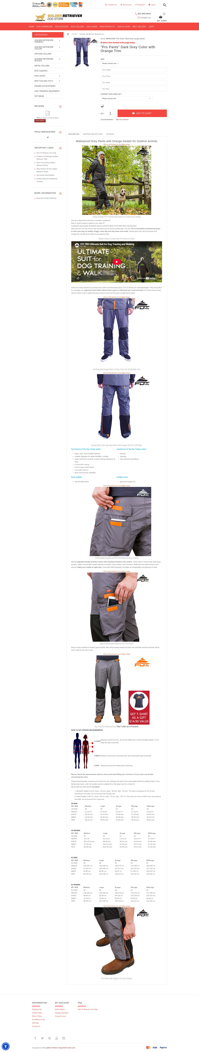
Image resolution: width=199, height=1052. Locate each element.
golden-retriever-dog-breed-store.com (60, 1048)
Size (102, 59)
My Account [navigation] (127, 5)
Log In (153, 5)
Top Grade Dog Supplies (45, 175)
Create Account (60, 1016)
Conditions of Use (38, 1019)
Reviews (110, 134)
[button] (164, 5)
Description (73, 134)
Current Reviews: (107, 119)
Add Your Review (122, 119)
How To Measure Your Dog (46, 153)
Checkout (141, 5)
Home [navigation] (67, 34)
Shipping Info (37, 1009)
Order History (60, 1009)
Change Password (61, 1013)
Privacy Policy (37, 1013)
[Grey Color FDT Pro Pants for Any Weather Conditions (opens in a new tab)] (116, 333)
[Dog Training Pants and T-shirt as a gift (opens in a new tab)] (116, 690)
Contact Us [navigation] (112, 5)
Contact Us (145, 17)
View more (40, 120)
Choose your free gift (111, 94)
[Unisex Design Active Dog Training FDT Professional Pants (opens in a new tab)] (116, 180)
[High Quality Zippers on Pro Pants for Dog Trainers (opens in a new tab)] (116, 942)
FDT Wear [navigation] (74, 34)
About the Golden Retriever (46, 198)
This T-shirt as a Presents (127, 726)
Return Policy (37, 1016)
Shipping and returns (93, 134)
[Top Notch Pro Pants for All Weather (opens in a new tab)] (116, 409)
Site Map (35, 1023)
